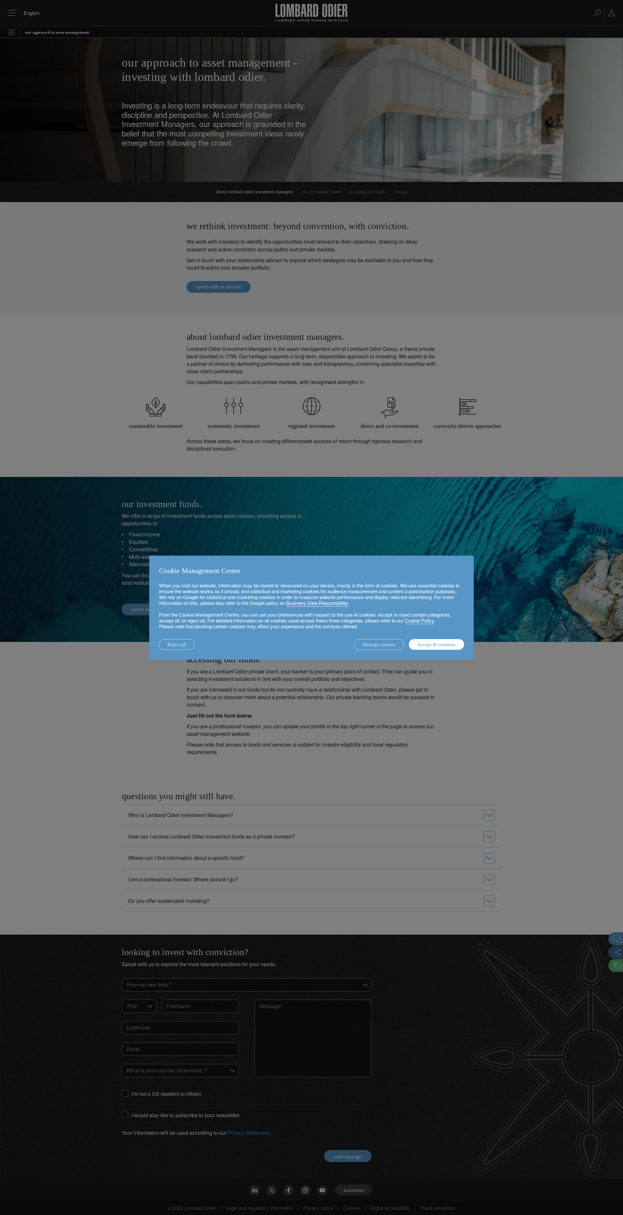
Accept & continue (436, 644)
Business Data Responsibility (317, 602)
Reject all (176, 644)
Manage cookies (379, 644)
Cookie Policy (419, 620)
